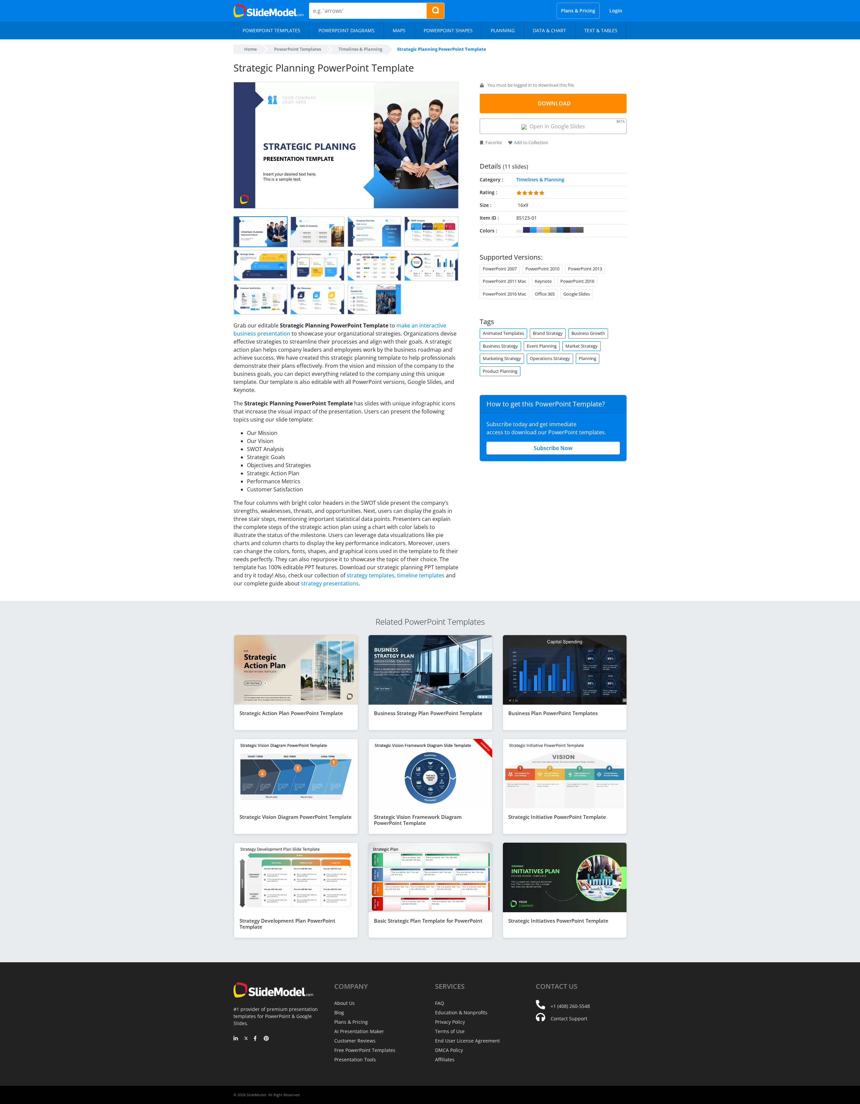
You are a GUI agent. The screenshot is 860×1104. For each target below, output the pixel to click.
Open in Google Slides (576, 124)
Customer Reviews (355, 1040)
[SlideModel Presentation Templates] (268, 10)
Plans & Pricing (578, 10)
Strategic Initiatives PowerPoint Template (558, 920)
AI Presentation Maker (359, 1031)
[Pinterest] (266, 1039)
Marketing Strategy (502, 358)
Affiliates (445, 1059)
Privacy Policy (450, 1022)
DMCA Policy (449, 1050)
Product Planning (500, 371)
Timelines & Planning (360, 49)
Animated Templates (503, 333)
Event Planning (542, 346)
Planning (587, 358)
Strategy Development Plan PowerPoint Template (287, 923)
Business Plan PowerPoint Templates (553, 713)
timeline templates (420, 575)
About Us (344, 1003)
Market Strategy (581, 346)
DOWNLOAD (554, 103)
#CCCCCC (539, 230)
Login (615, 10)
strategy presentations (330, 583)
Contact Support (569, 1018)
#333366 (526, 230)
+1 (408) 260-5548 (570, 1006)
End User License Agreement (467, 1040)
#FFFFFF (519, 230)
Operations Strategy (550, 358)
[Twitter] (246, 1039)
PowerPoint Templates (297, 49)
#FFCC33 (546, 230)
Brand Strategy (548, 333)
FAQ (439, 1003)
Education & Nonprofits (461, 1012)
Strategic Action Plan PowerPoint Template (291, 713)
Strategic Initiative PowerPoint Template (557, 816)
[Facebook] (256, 1039)
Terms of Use (450, 1031)
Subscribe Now (553, 448)
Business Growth (588, 333)
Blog (339, 1012)
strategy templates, (371, 575)
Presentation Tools (355, 1059)
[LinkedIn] (236, 1039)
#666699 (573, 230)
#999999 (553, 230)
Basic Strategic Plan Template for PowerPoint (428, 920)
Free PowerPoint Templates (364, 1050)
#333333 (566, 230)
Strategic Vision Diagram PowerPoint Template (296, 816)
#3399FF (533, 230)
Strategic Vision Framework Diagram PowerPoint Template (418, 819)
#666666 (580, 230)
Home (250, 49)
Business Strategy (500, 346)
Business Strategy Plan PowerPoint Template (428, 713)
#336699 (560, 230)
